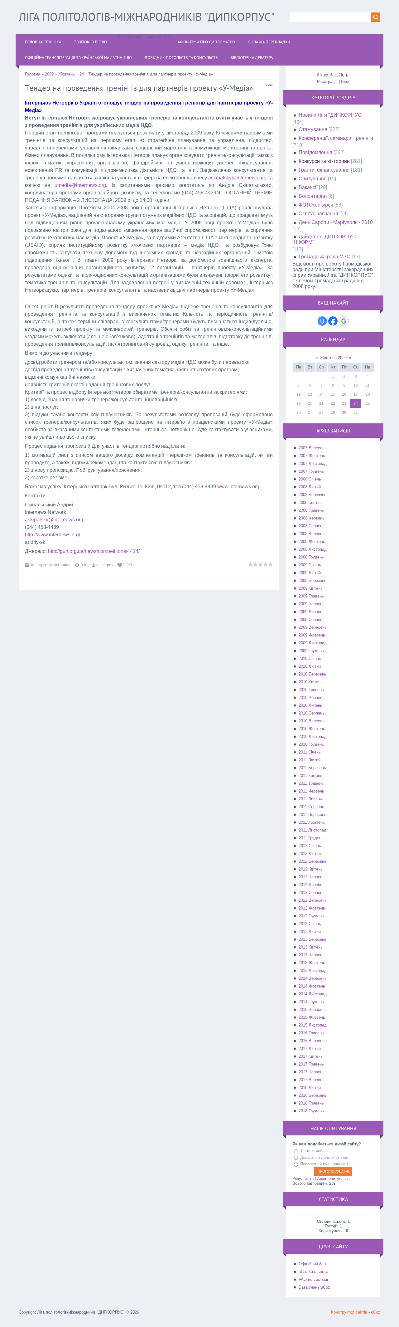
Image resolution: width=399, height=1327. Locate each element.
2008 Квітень (311, 502)
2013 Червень (311, 955)
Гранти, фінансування (324, 170)
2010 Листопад (313, 736)
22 (333, 403)
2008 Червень (311, 518)
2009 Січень (310, 565)
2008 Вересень (313, 533)
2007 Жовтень (312, 455)
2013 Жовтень (312, 962)
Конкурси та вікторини (50, 565)
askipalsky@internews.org (237, 177)
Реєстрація (327, 81)
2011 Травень (311, 783)
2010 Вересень (313, 721)
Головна (32, 74)
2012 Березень (312, 861)
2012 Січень (310, 845)
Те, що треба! (313, 1150)
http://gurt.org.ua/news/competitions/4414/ (94, 551)
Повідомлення (315, 152)
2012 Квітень (311, 869)
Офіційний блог (313, 1263)
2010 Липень (310, 705)
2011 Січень (310, 752)
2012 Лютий (310, 853)
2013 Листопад (313, 970)
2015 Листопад (313, 1025)
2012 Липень (310, 884)
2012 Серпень (311, 892)
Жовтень (66, 74)
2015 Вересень (313, 1009)
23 (344, 403)
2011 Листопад (312, 830)
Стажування (313, 129)
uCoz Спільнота (313, 1271)
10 (355, 385)
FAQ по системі (313, 1279)
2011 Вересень (312, 814)
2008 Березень (312, 494)
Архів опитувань (332, 1178)
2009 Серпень (311, 619)
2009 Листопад (313, 643)
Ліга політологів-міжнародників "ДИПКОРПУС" (147, 16)
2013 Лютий (310, 931)
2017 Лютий (310, 1048)
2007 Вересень (313, 448)
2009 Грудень (311, 650)
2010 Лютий (310, 666)
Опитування (313, 178)
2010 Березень (312, 674)
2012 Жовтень (312, 908)
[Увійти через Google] (344, 321)
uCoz (375, 1312)
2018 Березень (312, 1095)
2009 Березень (312, 580)
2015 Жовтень (312, 1017)
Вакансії (308, 187)
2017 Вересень (313, 1079)
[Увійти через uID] (322, 321)
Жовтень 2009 (333, 357)
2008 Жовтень (312, 541)
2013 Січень (310, 923)
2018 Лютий (310, 1087)
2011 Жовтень (312, 822)
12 (298, 394)
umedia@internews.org (80, 185)
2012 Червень (311, 877)
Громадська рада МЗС (324, 256)
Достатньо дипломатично (324, 1157)
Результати (303, 1178)
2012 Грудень (311, 916)
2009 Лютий (310, 572)
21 (321, 403)
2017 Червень (311, 1072)
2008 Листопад (313, 549)
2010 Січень (310, 658)
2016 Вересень (313, 1040)
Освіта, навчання (318, 213)
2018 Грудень (311, 1111)
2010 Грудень (311, 744)
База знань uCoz (314, 1287)
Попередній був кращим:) (324, 1164)
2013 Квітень (311, 947)
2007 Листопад (313, 463)
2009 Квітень (311, 588)
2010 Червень (311, 697)
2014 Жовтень (312, 986)
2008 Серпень (311, 526)
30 (344, 412)
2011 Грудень (311, 838)
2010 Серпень (311, 713)
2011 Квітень (310, 775)
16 (344, 394)
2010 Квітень (311, 682)
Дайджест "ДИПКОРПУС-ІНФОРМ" (325, 239)
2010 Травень (311, 689)
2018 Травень (311, 1103)
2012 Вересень (313, 900)
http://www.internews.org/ (52, 534)
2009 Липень (310, 611)
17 (355, 394)
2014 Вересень (313, 978)
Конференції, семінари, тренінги (336, 138)
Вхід (345, 81)
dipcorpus (104, 565)
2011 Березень (312, 767)
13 (310, 394)
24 (81, 74)
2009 (49, 74)
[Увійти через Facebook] (333, 321)
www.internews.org (238, 486)
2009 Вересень (313, 627)
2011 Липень (310, 799)
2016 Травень (311, 1033)
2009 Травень (311, 596)
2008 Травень (311, 510)
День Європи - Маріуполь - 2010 (336, 222)
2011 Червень (311, 791)
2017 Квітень (311, 1056)
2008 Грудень (311, 557)
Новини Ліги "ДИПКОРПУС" (331, 115)
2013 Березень (312, 939)
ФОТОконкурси (316, 204)
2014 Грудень (311, 1001)
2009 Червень (311, 604)
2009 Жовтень (312, 635)
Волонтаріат (313, 196)
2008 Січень (310, 479)
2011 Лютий (309, 760)
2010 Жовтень (312, 728)
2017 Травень (311, 1064)
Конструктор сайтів (349, 1312)
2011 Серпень (311, 806)
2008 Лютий (310, 487)
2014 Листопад (313, 994)
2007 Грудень (311, 471)
